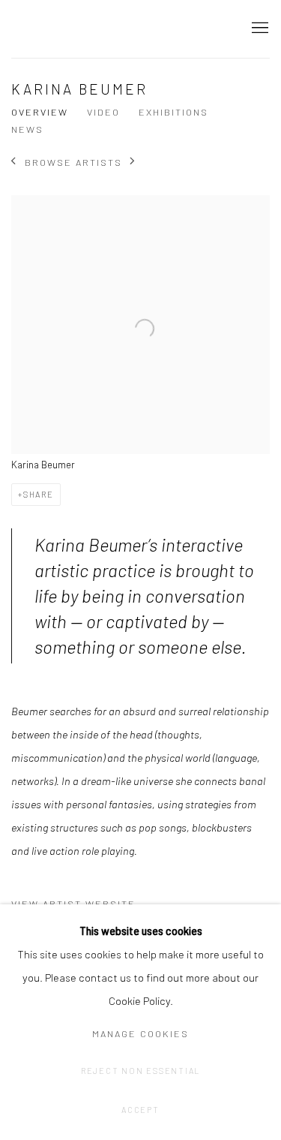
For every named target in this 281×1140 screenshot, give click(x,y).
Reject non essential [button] (140, 1070)
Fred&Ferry (101, 29)
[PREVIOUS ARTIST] (14, 162)
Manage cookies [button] (140, 1033)
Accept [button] (140, 1109)
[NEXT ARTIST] (133, 162)
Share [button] (38, 494)
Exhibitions (173, 112)
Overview (39, 112)
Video (103, 112)
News (27, 129)
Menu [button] (258, 28)
